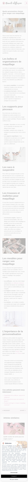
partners (10, 445)
